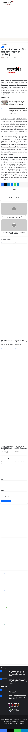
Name (2, 479)
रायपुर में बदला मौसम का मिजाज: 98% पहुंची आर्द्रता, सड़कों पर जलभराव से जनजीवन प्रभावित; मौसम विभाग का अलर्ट (18, 681)
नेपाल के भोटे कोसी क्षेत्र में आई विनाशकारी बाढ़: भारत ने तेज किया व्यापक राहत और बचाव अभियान (21, 342)
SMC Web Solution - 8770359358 (17, 721)
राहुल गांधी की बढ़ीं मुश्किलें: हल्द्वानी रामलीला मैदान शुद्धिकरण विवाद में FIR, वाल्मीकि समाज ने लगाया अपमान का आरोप (17, 673)
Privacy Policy (12, 723)
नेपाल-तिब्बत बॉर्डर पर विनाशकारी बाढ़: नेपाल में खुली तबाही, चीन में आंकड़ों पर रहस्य (21, 448)
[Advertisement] (14, 23)
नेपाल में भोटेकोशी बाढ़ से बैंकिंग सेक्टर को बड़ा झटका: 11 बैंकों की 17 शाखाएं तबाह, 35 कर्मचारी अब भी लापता (18, 110)
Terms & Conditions (20, 723)
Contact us (6, 723)
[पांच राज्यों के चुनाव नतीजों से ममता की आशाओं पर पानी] (4, 691)
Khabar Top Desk (6, 57)
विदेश (6, 44)
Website (2, 490)
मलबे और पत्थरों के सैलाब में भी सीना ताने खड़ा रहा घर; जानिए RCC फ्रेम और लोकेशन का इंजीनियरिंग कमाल (17, 103)
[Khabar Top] (8, 3)
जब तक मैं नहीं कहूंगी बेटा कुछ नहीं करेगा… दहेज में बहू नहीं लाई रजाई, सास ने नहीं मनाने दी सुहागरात (18, 697)
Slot (13, 717)
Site (15, 717)
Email (2, 485)
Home (3, 44)
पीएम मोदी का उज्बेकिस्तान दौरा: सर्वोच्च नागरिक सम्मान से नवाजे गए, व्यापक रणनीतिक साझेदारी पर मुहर (7, 342)
